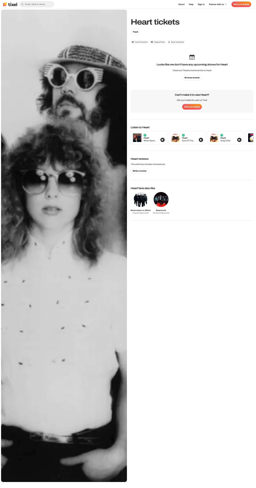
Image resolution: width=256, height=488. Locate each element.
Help (191, 4)
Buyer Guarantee (177, 42)
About (181, 4)
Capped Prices (159, 42)
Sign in (201, 4)
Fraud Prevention (141, 42)
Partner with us (216, 4)
